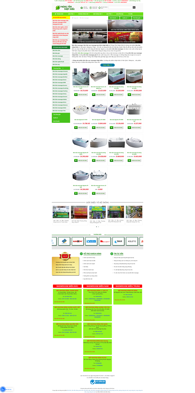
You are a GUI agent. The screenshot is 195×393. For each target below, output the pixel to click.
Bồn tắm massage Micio (59, 102)
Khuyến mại (119, 14)
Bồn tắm (70, 14)
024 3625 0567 (68, 296)
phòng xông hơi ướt (123, 390)
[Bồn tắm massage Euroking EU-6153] (116, 142)
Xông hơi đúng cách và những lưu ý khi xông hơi (125, 260)
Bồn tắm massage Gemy (59, 94)
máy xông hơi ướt (91, 391)
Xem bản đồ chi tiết (59, 301)
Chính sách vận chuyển (89, 263)
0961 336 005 (128, 294)
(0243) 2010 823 (68, 330)
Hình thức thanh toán (88, 269)
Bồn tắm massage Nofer (59, 108)
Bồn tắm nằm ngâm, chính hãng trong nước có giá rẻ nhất (60, 28)
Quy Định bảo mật (87, 278)
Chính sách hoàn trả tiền (89, 260)
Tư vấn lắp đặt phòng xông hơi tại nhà (123, 269)
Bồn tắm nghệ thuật (58, 61)
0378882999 (110, 2)
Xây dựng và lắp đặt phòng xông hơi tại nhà (124, 263)
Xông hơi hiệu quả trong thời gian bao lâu (124, 257)
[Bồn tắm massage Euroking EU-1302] (134, 76)
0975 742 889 (68, 0)
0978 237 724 (84, 2)
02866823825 (92, 315)
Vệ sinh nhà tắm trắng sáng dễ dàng (123, 266)
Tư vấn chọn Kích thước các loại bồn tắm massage (126, 272)
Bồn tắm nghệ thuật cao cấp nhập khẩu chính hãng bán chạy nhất (61, 35)
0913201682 (97, 300)
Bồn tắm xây (56, 64)
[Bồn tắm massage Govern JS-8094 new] (98, 76)
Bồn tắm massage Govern (60, 96)
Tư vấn (130, 14)
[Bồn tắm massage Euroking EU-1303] (116, 76)
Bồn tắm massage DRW (59, 82)
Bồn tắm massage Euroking (60, 88)
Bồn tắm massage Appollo (60, 74)
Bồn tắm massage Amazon (60, 71)
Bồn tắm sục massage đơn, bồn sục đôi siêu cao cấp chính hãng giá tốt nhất (60, 41)
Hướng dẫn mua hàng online (90, 275)
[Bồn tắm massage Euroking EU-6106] (98, 142)
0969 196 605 (98, 331)
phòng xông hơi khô (113, 390)
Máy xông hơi (97, 14)
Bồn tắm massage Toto (59, 110)
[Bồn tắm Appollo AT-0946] (116, 109)
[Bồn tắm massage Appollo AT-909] (80, 175)
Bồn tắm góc (56, 53)
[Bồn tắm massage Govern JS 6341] (80, 76)
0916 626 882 (73, 298)
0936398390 (99, 298)
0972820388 (107, 298)
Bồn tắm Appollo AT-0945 (98, 119)
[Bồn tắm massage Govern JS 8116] (98, 175)
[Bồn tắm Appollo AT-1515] (80, 109)
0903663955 (107, 315)
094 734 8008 (108, 0)
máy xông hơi (132, 390)
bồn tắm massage (95, 390)
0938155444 (125, 0)
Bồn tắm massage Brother (60, 77)
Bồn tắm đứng (57, 59)
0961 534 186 (73, 332)
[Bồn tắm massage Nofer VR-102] (134, 109)
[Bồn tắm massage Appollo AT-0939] (80, 142)
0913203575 (99, 315)
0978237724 (99, 2)
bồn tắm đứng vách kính (77, 390)
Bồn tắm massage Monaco (60, 105)
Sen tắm (108, 14)
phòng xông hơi (104, 390)
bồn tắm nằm (87, 390)
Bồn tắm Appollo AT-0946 (116, 119)
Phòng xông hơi (83, 14)
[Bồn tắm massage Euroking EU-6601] (134, 142)
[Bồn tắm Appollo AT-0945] (98, 109)
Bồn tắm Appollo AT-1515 (80, 119)
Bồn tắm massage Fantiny (60, 91)
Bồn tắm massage (58, 56)
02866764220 (92, 298)
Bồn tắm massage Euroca (60, 85)
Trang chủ (60, 14)
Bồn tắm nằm (56, 50)
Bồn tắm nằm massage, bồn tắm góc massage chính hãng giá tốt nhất (60, 22)
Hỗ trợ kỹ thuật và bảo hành (90, 272)
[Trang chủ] (65, 7)
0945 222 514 (68, 313)
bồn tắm (69, 390)
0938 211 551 (129, 296)
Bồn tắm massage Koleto (60, 99)
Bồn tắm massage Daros (59, 79)
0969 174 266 (89, 0)
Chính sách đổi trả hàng (89, 257)
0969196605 (124, 2)
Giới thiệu (85, 266)
